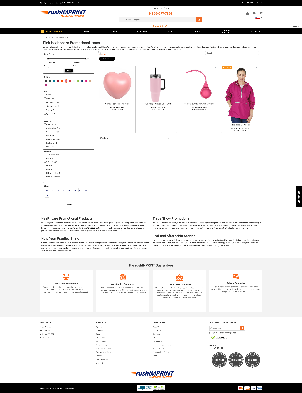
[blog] (218, 348)
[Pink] (66, 81)
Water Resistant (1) (53, 177)
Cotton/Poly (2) (51, 162)
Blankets (99, 356)
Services (156, 334)
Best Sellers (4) (51, 135)
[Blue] (54, 81)
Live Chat (46, 330)
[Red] (58, 81)
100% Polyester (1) (52, 154)
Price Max (76, 62)
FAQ (154, 338)
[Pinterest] (222, 348)
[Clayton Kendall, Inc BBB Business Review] (145, 390)
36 (99, 54)
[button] (299, 196)
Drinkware (100, 338)
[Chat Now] (254, 13)
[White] (74, 81)
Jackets (99, 330)
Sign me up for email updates (224, 333)
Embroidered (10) (52, 132)
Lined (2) (49, 169)
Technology (101, 341)
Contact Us (46, 327)
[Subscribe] (242, 328)
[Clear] (50, 85)
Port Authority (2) (52, 102)
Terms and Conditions (162, 345)
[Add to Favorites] (134, 67)
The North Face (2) (52, 106)
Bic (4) (48, 94)
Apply (69, 70)
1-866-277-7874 (160, 13)
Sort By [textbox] (210, 53)
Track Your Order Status (251, 3)
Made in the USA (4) (53, 139)
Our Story (157, 330)
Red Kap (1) (50, 110)
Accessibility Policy (161, 352)
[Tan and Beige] (90, 81)
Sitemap (156, 356)
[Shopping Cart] (260, 13)
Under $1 (99, 363)
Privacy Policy (158, 348)
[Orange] (62, 81)
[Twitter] (215, 348)
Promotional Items (103, 352)
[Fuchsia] (46, 85)
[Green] (50, 81)
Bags (98, 334)
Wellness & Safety (103, 348)
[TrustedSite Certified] (218, 338)
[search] (199, 19)
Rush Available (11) (53, 128)
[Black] (46, 81)
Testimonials (295, 26)
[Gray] (86, 81)
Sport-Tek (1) (50, 114)
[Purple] (70, 81)
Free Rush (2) (51, 147)
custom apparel (90, 228)
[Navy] (82, 81)
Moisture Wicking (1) (53, 173)
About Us (157, 327)
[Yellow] (78, 81)
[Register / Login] (247, 13)
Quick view (116, 85)
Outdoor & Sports (103, 345)
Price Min (52, 62)
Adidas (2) (50, 98)
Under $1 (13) (51, 124)
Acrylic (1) (49, 158)
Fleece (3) (49, 165)
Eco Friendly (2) (51, 143)
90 (102, 54)
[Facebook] (211, 348)
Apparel (99, 327)
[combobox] (232, 53)
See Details (77, 3)
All (105, 54)
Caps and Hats (102, 359)
